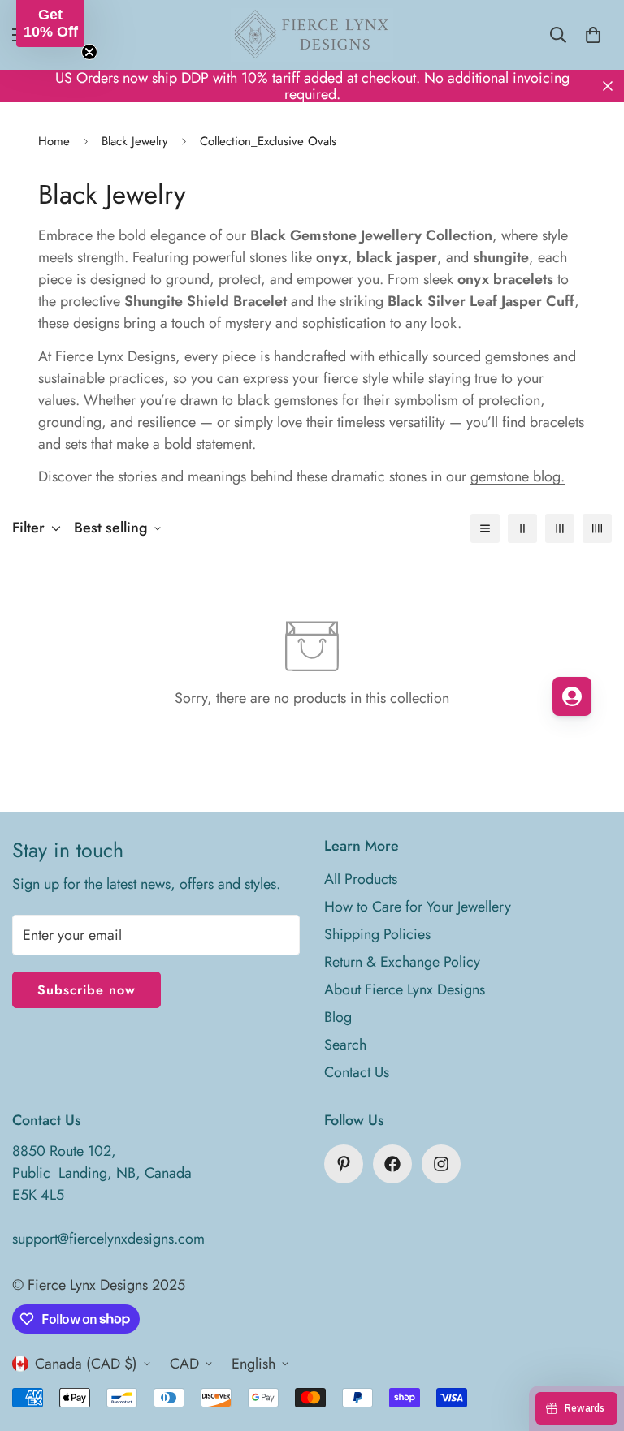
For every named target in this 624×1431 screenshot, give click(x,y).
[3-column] (559, 528)
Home (54, 141)
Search (345, 1044)
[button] (50, 23)
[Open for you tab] (572, 696)
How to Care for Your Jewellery (417, 906)
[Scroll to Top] (592, 1342)
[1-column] (485, 528)
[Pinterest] (343, 1163)
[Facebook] (392, 1163)
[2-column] (522, 528)
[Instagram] (441, 1163)
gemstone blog (515, 476)
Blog (338, 1017)
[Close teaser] (89, 52)
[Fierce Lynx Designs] (312, 35)
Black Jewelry (135, 141)
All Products (360, 879)
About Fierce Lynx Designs (404, 989)
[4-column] (597, 528)
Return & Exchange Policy (402, 961)
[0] (593, 35)
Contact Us (356, 1072)
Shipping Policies (377, 934)
